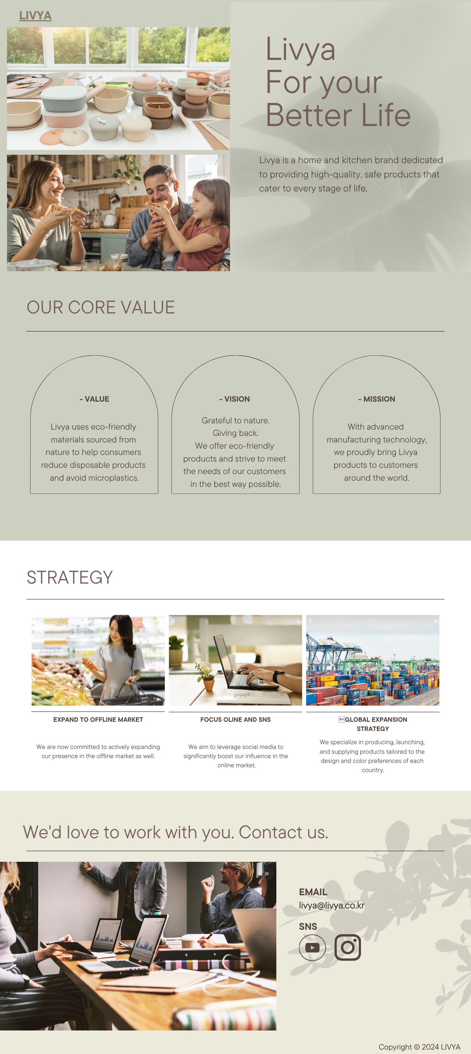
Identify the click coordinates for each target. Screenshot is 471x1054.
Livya (35, 15)
